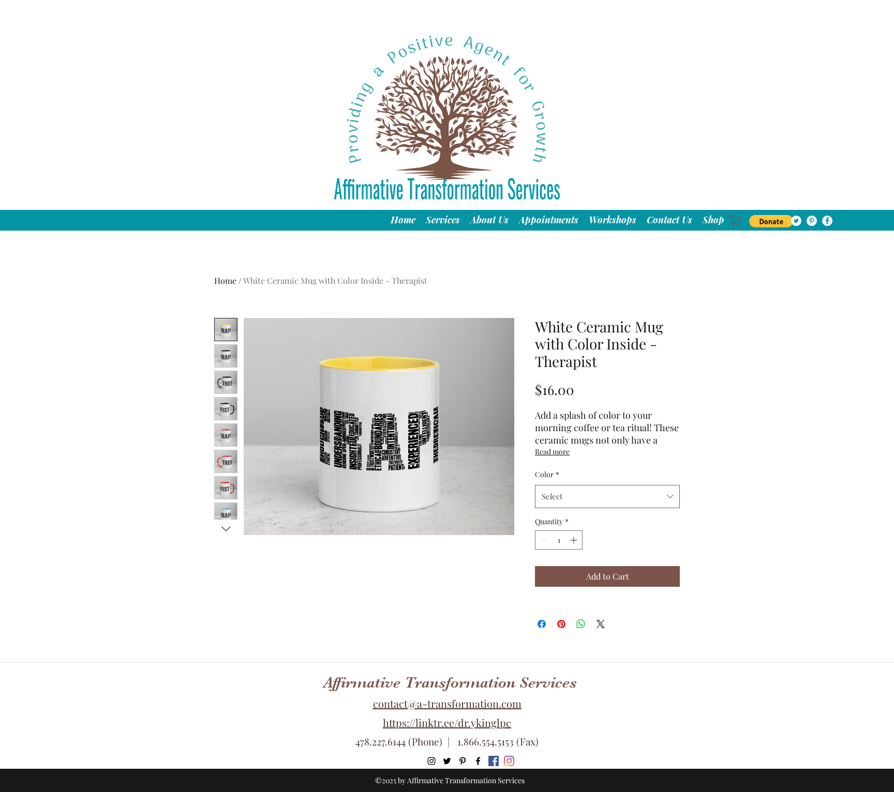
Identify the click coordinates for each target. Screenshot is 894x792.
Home (225, 280)
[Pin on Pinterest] (561, 624)
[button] (771, 221)
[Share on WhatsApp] (581, 624)
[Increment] (574, 540)
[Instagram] (431, 761)
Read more (552, 451)
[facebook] (827, 221)
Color (547, 474)
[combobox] (607, 496)
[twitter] (796, 221)
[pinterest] (812, 221)
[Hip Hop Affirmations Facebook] (493, 761)
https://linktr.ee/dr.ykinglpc (447, 722)
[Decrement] (543, 540)
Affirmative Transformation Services (450, 682)
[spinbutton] (558, 540)
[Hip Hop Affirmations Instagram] (509, 761)
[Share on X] (600, 624)
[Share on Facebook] (541, 624)
